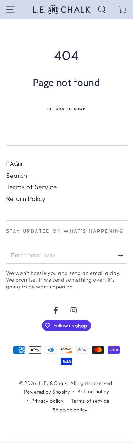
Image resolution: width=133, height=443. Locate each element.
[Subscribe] (122, 255)
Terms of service (90, 401)
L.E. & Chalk (53, 383)
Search (17, 175)
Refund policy (93, 391)
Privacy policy (47, 401)
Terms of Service (31, 187)
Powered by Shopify (47, 392)
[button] (101, 9)
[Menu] (10, 9)
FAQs (14, 164)
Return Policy (26, 198)
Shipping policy (70, 410)
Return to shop (66, 109)
